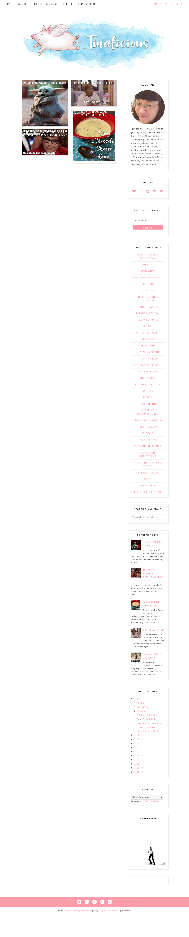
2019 (137, 735)
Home (9, 3)
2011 (137, 763)
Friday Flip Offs (148, 319)
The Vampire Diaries (147, 446)
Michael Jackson (147, 352)
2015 (137, 747)
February (141, 706)
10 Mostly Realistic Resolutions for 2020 (45, 133)
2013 (137, 755)
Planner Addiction (148, 384)
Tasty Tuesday (147, 426)
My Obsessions (148, 371)
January (141, 711)
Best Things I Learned (148, 277)
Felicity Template (81, 911)
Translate (153, 801)
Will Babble (148, 485)
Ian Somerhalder (147, 332)
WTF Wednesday (147, 472)
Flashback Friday (147, 313)
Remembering (148, 403)
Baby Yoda (147, 271)
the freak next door (148, 492)
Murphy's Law (147, 358)
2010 (137, 767)
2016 (137, 743)
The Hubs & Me (147, 439)
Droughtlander (148, 306)
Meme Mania (148, 345)
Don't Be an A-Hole (94, 83)
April (139, 702)
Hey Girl (147, 326)
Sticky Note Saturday (147, 420)
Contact (23, 3)
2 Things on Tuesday (45, 83)
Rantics (148, 390)
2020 (137, 698)
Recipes (148, 397)
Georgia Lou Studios (107, 911)
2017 (137, 739)
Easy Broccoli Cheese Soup (94, 113)
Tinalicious (68, 911)
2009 (137, 772)
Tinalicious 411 (87, 3)
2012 (137, 759)
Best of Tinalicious (45, 3)
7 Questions (147, 264)
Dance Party (148, 290)
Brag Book (148, 284)
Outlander (147, 377)
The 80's (147, 433)
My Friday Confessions (147, 365)
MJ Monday (148, 339)
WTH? (147, 479)
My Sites (68, 3)
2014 (137, 751)
